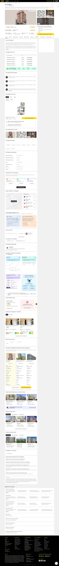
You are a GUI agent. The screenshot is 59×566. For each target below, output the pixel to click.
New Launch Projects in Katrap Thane (21, 428)
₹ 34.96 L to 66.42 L (9, 404)
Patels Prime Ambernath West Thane (22, 509)
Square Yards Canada (17, 539)
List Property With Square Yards (29, 540)
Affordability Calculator (37, 543)
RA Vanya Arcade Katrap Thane (45, 504)
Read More (7, 49)
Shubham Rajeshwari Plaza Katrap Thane (46, 503)
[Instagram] (44, 560)
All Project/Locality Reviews (37, 544)
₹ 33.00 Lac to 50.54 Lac (9, 446)
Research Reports (46, 542)
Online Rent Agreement (37, 545)
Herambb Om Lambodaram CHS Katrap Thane (46, 490)
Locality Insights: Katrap (10, 297)
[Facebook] (39, 560)
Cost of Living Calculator (37, 542)
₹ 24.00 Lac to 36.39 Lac (31, 446)
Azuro (15, 545)
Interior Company (17, 544)
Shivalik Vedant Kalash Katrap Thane (22, 491)
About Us (6, 539)
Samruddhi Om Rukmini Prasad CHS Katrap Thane (11, 509)
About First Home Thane (10, 339)
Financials (6, 542)
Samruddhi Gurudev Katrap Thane (34, 504)
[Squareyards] (2, 1)
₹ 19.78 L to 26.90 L (20, 404)
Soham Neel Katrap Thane (33, 503)
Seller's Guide (46, 545)
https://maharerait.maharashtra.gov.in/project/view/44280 (18, 248)
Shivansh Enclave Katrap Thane (9, 504)
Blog (44, 539)
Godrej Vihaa (12, 280)
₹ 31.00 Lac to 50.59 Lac (31, 404)
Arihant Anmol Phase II (30, 360)
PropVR (16, 546)
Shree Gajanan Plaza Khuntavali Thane (34, 509)
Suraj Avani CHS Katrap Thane (21, 503)
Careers (6, 540)
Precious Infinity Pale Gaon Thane (33, 510)
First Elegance (12, 287)
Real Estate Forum (46, 541)
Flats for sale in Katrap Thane (9, 524)
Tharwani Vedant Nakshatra (21, 360)
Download (11, 183)
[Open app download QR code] (58, 6)
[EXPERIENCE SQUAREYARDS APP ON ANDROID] (42, 556)
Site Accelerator (27, 543)
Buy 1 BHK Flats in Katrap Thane (9, 528)
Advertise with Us (27, 545)
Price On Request (19, 446)
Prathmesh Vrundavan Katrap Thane (10, 503)
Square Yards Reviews (8, 544)
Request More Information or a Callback (46, 34)
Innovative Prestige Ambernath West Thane (23, 510)
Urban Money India (17, 542)
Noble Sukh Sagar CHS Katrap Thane (45, 491)
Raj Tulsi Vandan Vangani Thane (9, 510)
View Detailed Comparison (25, 387)
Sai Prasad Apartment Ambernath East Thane (46, 509)
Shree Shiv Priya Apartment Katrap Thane (10, 490)
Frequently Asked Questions (8, 543)
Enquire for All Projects (15, 387)
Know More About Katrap (27, 307)
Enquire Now (11, 363)
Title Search (35, 540)
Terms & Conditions (7, 549)
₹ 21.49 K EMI (14, 118)
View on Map (14, 201)
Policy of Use (6, 550)
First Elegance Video (9, 453)
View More (7, 492)
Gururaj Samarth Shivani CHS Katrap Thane (35, 491)
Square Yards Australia (17, 541)
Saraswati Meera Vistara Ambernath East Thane (47, 510)
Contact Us (6, 545)
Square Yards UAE (17, 540)
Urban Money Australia (17, 543)
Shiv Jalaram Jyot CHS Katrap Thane (22, 504)
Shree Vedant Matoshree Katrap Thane (22, 490)
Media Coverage (7, 541)
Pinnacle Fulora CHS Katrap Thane (34, 490)
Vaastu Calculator (36, 541)
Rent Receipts (36, 546)
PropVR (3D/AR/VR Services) (28, 544)
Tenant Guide (46, 546)
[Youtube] (43, 560)
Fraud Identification (7, 551)
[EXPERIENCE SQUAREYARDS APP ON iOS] (47, 556)
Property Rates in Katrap (9, 308)
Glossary (45, 540)
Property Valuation (36, 539)
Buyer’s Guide (46, 544)
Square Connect (27, 541)
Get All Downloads (21, 187)
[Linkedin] (41, 560)
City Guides (45, 543)
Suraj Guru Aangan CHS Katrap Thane (10, 491)
